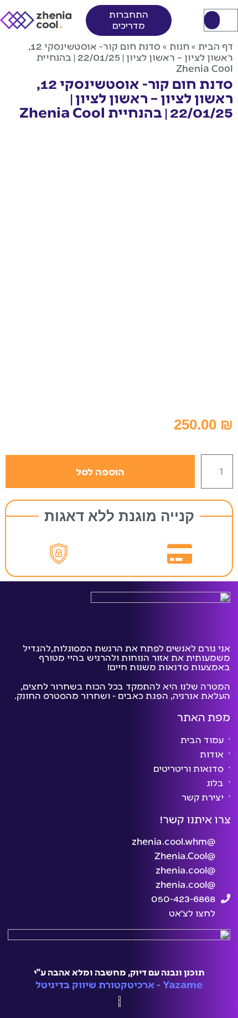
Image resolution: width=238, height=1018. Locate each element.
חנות (179, 45)
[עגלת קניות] (221, 20)
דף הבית (215, 45)
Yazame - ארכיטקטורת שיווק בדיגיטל (119, 984)
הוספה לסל (100, 471)
